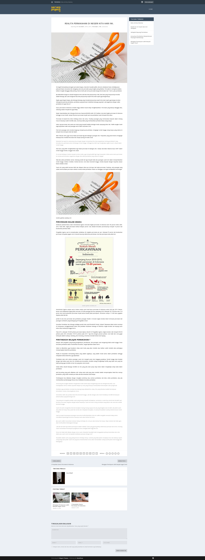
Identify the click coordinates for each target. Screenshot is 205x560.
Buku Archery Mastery (137, 23)
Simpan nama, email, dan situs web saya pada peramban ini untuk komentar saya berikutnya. (77, 547)
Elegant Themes (63, 558)
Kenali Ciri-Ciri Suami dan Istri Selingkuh (139, 27)
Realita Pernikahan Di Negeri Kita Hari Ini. (71, 2)
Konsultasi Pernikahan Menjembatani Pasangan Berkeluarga (141, 36)
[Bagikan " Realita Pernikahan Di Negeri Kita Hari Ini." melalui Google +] (74, 453)
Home (151, 9)
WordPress (80, 558)
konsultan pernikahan (89, 380)
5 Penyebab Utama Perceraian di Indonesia (78, 505)
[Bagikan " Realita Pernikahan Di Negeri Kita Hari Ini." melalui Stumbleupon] (90, 453)
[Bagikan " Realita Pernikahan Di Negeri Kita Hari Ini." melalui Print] (96, 453)
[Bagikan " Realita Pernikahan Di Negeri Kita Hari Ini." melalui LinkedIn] (83, 453)
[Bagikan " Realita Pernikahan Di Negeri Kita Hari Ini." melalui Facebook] (67, 453)
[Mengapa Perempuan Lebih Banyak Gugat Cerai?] (61, 498)
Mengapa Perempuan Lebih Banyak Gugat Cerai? (61, 505)
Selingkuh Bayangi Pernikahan (139, 32)
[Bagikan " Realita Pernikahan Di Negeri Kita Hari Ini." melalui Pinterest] (80, 453)
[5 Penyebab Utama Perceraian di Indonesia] (79, 497)
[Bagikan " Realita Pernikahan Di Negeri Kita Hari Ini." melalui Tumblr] (77, 453)
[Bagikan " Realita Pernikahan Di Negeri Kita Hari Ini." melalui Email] (93, 453)
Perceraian (95, 26)
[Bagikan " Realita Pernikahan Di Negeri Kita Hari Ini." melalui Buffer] (87, 453)
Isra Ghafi (81, 26)
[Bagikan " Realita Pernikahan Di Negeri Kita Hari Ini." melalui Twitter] (71, 453)
